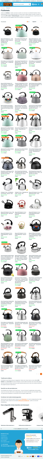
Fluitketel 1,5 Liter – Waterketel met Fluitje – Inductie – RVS (21, 193)
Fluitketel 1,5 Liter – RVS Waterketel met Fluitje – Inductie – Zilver (7, 193)
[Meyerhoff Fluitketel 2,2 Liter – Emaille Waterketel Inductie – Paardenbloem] (35, 204)
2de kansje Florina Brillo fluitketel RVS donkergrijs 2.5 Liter (21, 150)
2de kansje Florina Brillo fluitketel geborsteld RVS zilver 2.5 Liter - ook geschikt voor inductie (21, 344)
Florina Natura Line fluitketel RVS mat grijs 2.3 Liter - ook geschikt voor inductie (7, 62)
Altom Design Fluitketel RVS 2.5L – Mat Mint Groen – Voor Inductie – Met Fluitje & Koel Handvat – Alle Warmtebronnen (21, 63)
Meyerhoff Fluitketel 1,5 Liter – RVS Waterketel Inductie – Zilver (35, 193)
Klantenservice (35, 435)
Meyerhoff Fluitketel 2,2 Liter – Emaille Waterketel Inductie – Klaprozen (20, 213)
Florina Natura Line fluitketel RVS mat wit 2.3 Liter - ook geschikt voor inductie (35, 62)
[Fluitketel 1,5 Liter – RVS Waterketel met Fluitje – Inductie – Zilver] (7, 184)
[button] (1, 428)
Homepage (3, 7)
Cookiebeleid (35, 447)
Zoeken (29, 4)
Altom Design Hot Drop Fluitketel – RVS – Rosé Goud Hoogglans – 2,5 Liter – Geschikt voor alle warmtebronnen (35, 85)
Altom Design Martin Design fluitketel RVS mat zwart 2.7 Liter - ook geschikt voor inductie (35, 172)
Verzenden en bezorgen (37, 440)
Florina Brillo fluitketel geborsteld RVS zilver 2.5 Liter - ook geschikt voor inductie (21, 323)
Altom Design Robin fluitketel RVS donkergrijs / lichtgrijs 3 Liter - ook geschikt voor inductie (7, 302)
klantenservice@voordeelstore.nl (8, 445)
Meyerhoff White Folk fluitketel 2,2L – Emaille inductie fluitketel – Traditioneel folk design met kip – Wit (7, 107)
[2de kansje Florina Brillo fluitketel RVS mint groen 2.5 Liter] (7, 141)
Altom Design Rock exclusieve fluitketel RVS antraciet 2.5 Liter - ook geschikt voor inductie (21, 302)
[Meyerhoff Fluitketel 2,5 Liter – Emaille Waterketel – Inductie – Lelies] (7, 225)
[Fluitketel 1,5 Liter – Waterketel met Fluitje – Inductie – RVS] (21, 184)
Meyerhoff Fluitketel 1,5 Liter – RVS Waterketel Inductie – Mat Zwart (7, 213)
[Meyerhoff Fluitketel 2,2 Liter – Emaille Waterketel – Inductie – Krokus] (21, 225)
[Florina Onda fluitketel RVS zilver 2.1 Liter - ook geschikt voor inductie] (21, 120)
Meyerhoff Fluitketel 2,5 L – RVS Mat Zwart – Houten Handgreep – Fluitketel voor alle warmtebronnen (7, 40)
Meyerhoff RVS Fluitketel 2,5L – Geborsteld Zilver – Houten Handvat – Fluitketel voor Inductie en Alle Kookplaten (7, 85)
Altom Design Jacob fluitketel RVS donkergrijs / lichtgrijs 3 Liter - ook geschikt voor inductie (35, 279)
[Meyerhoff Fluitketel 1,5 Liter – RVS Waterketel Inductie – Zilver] (35, 184)
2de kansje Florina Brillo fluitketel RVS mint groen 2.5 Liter (7, 150)
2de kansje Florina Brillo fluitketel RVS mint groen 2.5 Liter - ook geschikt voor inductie (7, 129)
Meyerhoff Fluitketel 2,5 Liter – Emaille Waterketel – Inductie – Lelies (6, 234)
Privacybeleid (35, 446)
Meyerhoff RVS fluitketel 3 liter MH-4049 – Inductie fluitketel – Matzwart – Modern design (7, 279)
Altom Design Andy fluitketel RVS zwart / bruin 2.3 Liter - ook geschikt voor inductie (35, 367)
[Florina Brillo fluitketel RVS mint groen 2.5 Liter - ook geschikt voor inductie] (21, 31)
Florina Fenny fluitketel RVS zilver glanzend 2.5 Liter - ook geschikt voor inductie (35, 302)
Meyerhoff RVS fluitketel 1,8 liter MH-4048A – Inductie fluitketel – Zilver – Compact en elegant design (35, 257)
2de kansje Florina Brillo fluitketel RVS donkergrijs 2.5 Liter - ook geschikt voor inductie (35, 107)
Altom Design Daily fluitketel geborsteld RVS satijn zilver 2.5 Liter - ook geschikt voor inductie (21, 172)
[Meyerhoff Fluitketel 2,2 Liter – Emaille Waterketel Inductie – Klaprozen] (21, 204)
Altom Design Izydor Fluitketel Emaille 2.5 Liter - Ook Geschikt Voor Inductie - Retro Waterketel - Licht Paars (21, 107)
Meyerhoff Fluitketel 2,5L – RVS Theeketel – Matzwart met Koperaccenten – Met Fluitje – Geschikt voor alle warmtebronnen (35, 40)
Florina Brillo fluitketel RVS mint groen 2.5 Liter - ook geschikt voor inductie (21, 40)
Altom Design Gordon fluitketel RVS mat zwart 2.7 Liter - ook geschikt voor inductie (35, 323)
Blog (34, 449)
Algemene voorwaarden (37, 437)
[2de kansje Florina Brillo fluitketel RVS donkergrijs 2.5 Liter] (21, 141)
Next (41, 374)
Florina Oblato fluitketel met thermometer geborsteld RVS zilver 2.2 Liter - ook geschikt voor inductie (35, 151)
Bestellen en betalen (36, 438)
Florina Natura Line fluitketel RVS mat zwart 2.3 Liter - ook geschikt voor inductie (7, 323)
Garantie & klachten (36, 441)
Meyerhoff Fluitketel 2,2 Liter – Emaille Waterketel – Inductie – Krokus (20, 234)
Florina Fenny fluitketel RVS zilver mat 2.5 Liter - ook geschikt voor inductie (35, 129)
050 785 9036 (5, 444)
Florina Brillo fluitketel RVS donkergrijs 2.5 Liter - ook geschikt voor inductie (35, 344)
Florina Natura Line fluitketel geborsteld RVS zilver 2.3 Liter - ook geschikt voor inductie (21, 367)
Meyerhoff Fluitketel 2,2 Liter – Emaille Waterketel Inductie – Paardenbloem (34, 213)
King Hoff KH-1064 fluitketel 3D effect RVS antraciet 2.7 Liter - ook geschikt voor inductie (7, 172)
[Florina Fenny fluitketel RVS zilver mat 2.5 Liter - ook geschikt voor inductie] (35, 120)
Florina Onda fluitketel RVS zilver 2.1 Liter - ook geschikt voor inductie (21, 129)
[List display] (28, 21)
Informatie (35, 433)
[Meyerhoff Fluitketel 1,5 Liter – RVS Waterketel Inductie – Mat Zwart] (7, 204)
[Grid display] (27, 21)
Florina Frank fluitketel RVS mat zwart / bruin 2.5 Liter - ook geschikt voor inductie (7, 367)
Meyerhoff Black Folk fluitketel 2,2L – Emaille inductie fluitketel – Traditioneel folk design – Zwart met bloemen (35, 235)
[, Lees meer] (39, 4)
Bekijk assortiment (1, 4)
